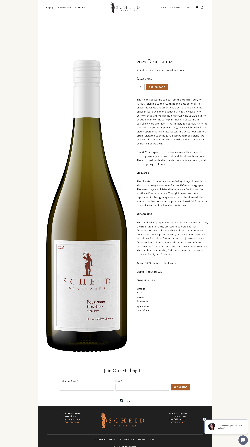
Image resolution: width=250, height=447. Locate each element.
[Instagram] (128, 400)
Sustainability (64, 7)
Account (142, 439)
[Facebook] (121, 400)
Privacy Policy (130, 439)
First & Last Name (68, 381)
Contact (152, 439)
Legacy (49, 7)
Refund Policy (101, 439)
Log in (197, 7)
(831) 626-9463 (72, 422)
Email (117, 381)
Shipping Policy (115, 439)
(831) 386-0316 (178, 422)
